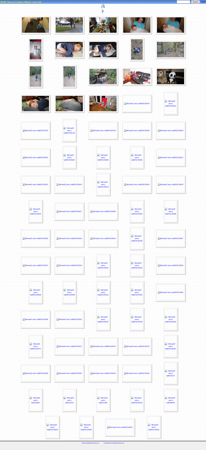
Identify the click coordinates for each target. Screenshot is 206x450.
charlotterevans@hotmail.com (114, 443)
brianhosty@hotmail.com (90, 443)
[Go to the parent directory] (103, 8)
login (203, 2)
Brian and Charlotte (15, 2)
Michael (27, 2)
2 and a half (36, 2)
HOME (3, 2)
